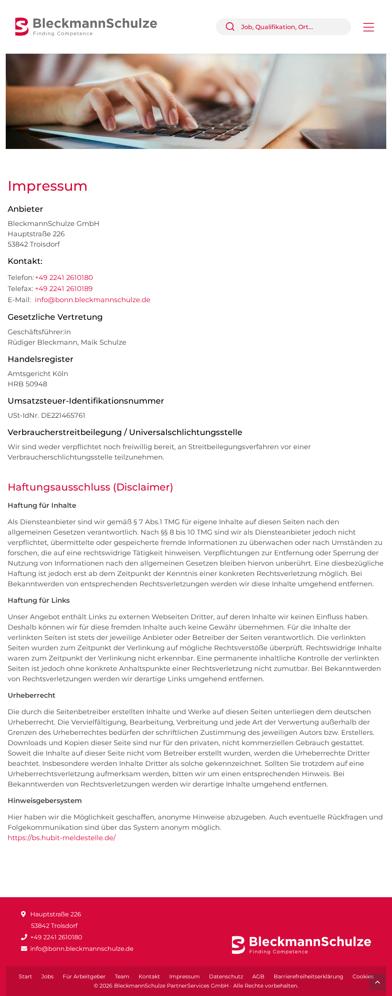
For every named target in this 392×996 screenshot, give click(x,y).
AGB (258, 976)
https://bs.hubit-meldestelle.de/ (62, 838)
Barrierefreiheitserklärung (308, 976)
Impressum (184, 976)
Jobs (47, 976)
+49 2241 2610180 (64, 277)
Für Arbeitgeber (84, 976)
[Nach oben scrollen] (377, 982)
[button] (233, 26)
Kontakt (149, 976)
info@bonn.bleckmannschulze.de (92, 300)
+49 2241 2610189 (64, 289)
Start (25, 976)
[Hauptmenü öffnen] (368, 29)
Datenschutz (226, 976)
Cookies (363, 976)
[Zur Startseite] (91, 26)
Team (122, 976)
